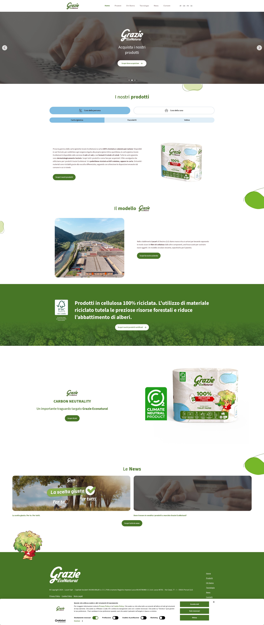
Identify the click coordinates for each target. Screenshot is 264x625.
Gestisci (77, 621)
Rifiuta (194, 618)
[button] (4, 47)
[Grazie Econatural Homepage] (73, 5)
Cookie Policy (67, 596)
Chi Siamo (130, 6)
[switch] (115, 617)
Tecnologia (144, 6)
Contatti (166, 6)
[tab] (90, 110)
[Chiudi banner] (213, 602)
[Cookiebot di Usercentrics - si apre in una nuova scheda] (60, 621)
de (191, 6)
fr (188, 6)
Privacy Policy (104, 606)
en (184, 6)
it (180, 6)
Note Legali (78, 596)
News (156, 6)
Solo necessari (194, 611)
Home (107, 6)
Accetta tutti (194, 604)
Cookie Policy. (118, 606)
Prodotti (118, 6)
